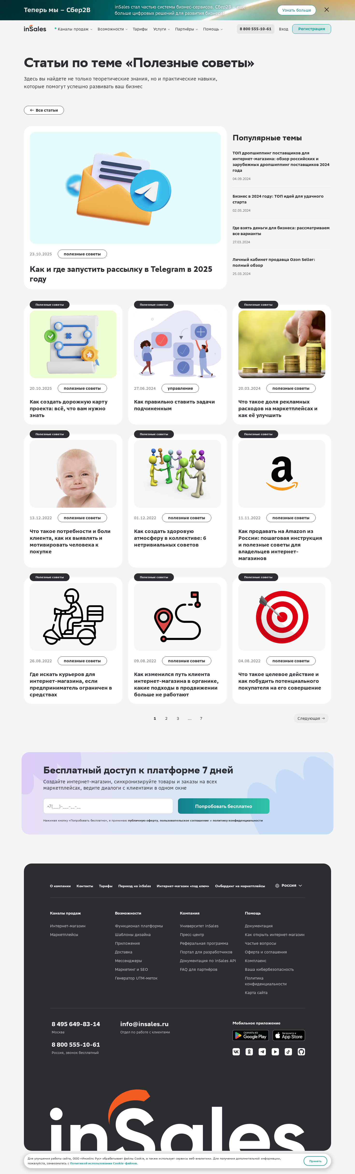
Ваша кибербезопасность (269, 969)
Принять (315, 1161)
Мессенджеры (128, 960)
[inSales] (35, 29)
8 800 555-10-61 (255, 29)
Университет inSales (199, 925)
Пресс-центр (192, 934)
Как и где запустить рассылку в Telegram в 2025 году (121, 273)
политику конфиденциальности (238, 820)
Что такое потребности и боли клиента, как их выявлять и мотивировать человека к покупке (70, 541)
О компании (60, 886)
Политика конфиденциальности (266, 981)
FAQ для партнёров (198, 969)
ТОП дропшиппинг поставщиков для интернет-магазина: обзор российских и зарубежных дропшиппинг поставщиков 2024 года (281, 162)
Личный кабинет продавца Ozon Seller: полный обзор (274, 262)
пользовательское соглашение (184, 820)
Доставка (123, 952)
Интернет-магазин (67, 925)
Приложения (127, 943)
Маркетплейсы (64, 934)
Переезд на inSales (134, 886)
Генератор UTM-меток (136, 978)
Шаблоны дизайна (133, 934)
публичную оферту (143, 820)
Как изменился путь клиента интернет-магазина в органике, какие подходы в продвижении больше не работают (176, 684)
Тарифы (140, 29)
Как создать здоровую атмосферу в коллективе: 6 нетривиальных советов (170, 538)
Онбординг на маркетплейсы (240, 886)
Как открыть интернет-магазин (275, 934)
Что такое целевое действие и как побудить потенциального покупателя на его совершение (279, 681)
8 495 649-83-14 (76, 1024)
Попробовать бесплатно (223, 806)
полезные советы (82, 254)
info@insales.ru (144, 1024)
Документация (259, 925)
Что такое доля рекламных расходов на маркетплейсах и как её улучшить (278, 408)
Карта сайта (256, 992)
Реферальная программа (204, 943)
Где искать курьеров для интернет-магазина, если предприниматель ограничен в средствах (71, 684)
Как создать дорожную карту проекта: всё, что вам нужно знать (68, 408)
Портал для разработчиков (206, 952)
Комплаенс (255, 960)
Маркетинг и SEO (131, 969)
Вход (283, 29)
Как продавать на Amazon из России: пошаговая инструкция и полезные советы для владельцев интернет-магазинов (280, 544)
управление (180, 388)
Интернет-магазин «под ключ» (183, 886)
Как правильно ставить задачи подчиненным (174, 405)
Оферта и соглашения (266, 952)
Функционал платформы (139, 925)
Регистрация (311, 28)
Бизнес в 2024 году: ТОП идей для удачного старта (278, 199)
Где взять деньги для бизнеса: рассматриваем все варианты (281, 230)
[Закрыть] (326, 10)
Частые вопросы (260, 943)
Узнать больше (296, 10)
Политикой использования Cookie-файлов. (104, 1163)
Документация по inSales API (208, 960)
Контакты (85, 886)
